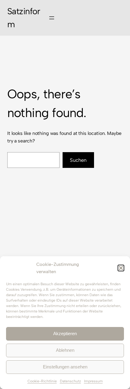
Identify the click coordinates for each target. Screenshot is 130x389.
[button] (121, 268)
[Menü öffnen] (51, 17)
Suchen (78, 160)
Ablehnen (65, 350)
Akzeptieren (65, 333)
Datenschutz (70, 381)
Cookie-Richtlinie (42, 381)
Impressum (93, 381)
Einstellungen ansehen (65, 366)
